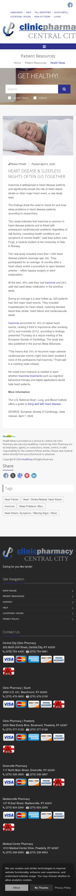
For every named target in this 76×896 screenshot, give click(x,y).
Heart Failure (11, 499)
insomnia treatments (30, 376)
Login (57, 16)
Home (17, 63)
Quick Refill (61, 12)
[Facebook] (70, 5)
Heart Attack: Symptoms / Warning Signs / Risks (31, 513)
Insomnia (13, 323)
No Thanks (41, 887)
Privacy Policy (11, 618)
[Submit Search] (64, 89)
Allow (16, 887)
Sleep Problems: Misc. (31, 506)
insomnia (50, 282)
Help (28, 12)
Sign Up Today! (42, 16)
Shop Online (10, 590)
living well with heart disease (44, 404)
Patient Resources (35, 63)
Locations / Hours (20, 16)
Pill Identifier (43, 12)
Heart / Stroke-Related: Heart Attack (42, 499)
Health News (21, 98)
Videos (43, 98)
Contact (8, 601)
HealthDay (27, 459)
